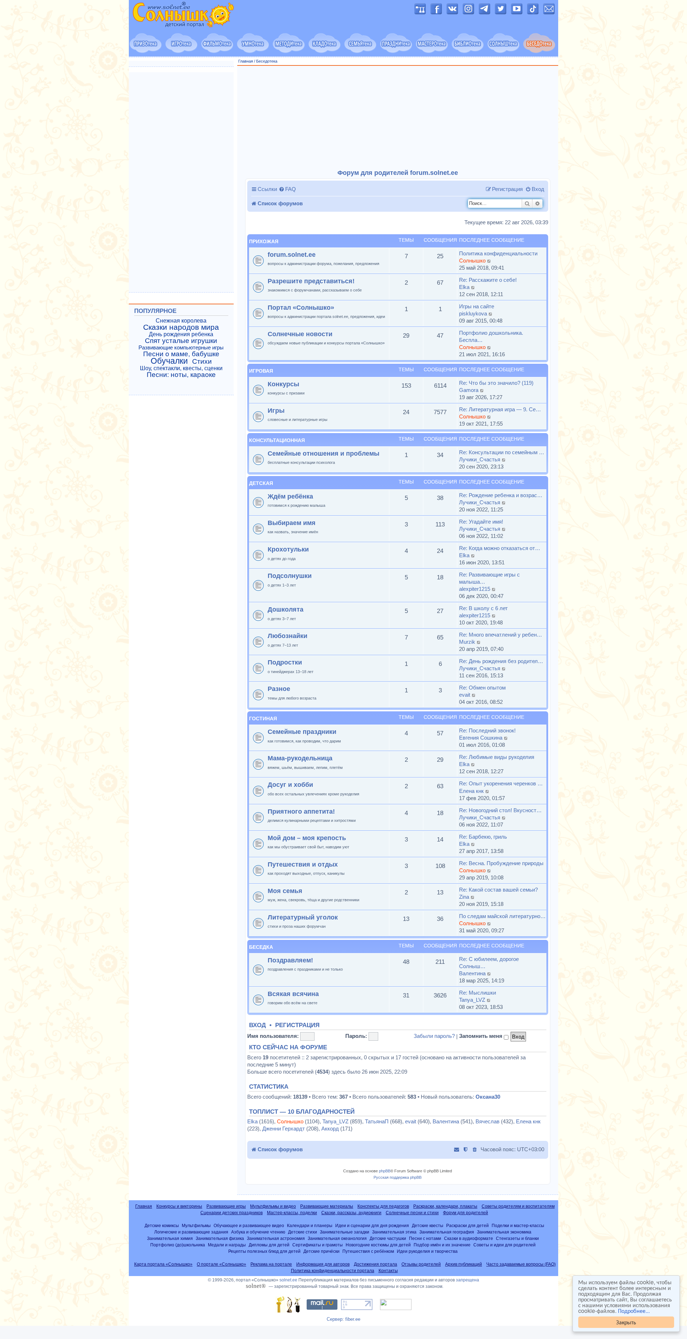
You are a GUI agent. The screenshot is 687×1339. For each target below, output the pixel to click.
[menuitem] (287, 189)
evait (464, 695)
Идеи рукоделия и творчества (427, 1251)
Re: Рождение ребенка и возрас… (500, 495)
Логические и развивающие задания (191, 1232)
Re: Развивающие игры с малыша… (489, 578)
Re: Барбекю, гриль (483, 837)
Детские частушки (388, 1238)
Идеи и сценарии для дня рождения (372, 1225)
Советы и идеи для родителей (504, 1244)
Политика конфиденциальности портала (332, 1270)
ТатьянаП (377, 1121)
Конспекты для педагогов (383, 1206)
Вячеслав (488, 1121)
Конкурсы (283, 384)
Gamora (468, 390)
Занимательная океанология (337, 1238)
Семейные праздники (302, 731)
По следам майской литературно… (502, 916)
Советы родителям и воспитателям (518, 1206)
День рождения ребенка (181, 334)
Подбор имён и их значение (442, 1244)
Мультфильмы (196, 1225)
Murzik (467, 642)
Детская (261, 483)
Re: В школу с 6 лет (483, 608)
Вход (257, 1025)
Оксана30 (488, 1097)
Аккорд (330, 1128)
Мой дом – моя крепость (307, 838)
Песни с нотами (425, 1238)
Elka (464, 287)
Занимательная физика (220, 1238)
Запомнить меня (481, 1036)
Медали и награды (227, 1244)
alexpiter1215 (474, 589)
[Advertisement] (398, 118)
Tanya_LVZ (472, 1000)
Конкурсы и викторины (179, 1206)
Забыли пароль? (434, 1036)
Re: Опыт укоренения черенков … (501, 783)
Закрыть (626, 1322)
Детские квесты (427, 1225)
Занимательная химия (170, 1238)
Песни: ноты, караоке (181, 375)
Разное (279, 688)
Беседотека (266, 61)
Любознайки (287, 635)
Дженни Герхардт (283, 1128)
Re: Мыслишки (477, 993)
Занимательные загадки (344, 1232)
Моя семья (285, 890)
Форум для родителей (465, 1212)
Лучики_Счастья (479, 459)
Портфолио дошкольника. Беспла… (491, 336)
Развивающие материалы (326, 1206)
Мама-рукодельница (300, 758)
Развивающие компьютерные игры (181, 347)
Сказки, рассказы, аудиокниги (351, 1212)
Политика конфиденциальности (498, 253)
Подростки (285, 662)
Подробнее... (634, 1311)
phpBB (384, 1171)
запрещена (467, 1279)
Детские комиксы (162, 1225)
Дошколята (285, 609)
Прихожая (263, 241)
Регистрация (297, 1025)
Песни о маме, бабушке (181, 354)
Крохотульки (288, 549)
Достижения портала (375, 1264)
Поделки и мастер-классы (518, 1225)
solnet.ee (288, 1279)
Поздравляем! (290, 960)
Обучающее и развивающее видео (249, 1225)
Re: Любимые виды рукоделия (496, 757)
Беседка (261, 947)
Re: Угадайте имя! (481, 522)
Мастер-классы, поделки (292, 1212)
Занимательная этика (394, 1232)
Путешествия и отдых (303, 864)
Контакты (388, 1270)
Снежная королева (181, 321)
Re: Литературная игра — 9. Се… (500, 409)
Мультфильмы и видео (273, 1206)
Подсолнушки (290, 575)
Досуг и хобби (290, 784)
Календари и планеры (309, 1225)
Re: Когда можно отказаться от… (499, 548)
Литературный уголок (303, 917)
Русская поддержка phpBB (398, 1177)
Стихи (202, 361)
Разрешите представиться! (311, 281)
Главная (245, 61)
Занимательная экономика (504, 1232)
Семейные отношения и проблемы (323, 453)
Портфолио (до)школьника (177, 1244)
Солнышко (472, 261)
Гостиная (263, 718)
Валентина (472, 973)
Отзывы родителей (421, 1264)
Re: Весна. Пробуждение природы (501, 863)
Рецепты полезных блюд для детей (264, 1251)
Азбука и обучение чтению (258, 1232)
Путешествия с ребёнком (368, 1251)
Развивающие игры (226, 1206)
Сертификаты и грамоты (317, 1244)
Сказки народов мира (181, 327)
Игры (276, 410)
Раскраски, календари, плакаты (445, 1206)
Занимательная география (446, 1232)
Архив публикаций (463, 1264)
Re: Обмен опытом (482, 688)
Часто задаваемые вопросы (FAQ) (521, 1264)
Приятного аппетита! (301, 811)
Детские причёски (321, 1251)
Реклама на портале (271, 1264)
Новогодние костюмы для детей (378, 1244)
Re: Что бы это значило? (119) (496, 383)
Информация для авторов (323, 1264)
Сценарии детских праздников (231, 1212)
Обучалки (169, 361)
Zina (464, 897)
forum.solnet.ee (292, 254)
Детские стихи (302, 1232)
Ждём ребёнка (290, 496)
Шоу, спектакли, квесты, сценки (181, 368)
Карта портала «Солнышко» (163, 1264)
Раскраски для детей (467, 1225)
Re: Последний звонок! (487, 730)
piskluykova (473, 313)
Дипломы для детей (269, 1244)
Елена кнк (471, 791)
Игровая (261, 371)
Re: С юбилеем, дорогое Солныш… (489, 962)
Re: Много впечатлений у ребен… (500, 635)
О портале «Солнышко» (221, 1264)
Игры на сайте (476, 306)
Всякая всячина (293, 993)
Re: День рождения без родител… (501, 661)
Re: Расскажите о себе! (488, 280)
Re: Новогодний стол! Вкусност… (500, 810)
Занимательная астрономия (276, 1238)
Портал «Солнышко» (301, 307)
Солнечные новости (300, 334)
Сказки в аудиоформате (468, 1238)
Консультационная (277, 440)
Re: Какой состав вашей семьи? (498, 890)
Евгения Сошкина (480, 738)
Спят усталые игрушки (181, 341)
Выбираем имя (292, 522)
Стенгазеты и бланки (517, 1238)
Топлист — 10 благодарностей (302, 1112)
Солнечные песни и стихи (412, 1212)
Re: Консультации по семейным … (501, 452)
